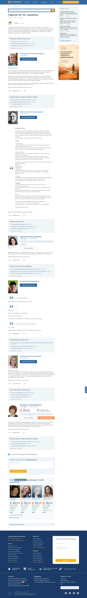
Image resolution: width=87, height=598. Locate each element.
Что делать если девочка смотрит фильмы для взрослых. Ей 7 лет (25, 269)
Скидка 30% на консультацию (15, 582)
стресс (48, 153)
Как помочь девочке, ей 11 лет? (67, 11)
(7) (49, 414)
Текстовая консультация (69, 569)
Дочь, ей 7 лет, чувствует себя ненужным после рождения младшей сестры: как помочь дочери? (32, 342)
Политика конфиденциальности (41, 580)
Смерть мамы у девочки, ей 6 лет (18, 103)
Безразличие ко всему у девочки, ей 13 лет (20, 101)
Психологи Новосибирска (14, 549)
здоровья (47, 132)
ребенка (16, 33)
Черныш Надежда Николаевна (30, 236)
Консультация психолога (71, 2)
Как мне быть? (63, 33)
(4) (41, 414)
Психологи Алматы (37, 538)
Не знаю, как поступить (65, 26)
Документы (37, 576)
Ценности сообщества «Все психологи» (17, 585)
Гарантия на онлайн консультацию (16, 578)
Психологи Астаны (37, 540)
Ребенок (32, 252)
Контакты (62, 578)
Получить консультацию (46, 417)
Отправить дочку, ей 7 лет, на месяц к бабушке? (21, 346)
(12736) (23, 241)
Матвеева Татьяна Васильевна (30, 405)
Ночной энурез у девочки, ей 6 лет (18, 224)
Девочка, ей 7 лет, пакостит (17, 41)
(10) (41, 241)
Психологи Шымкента (38, 542)
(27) (49, 241)
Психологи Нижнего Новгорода (15, 553)
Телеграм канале (33, 454)
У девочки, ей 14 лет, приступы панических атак (21, 226)
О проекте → (69, 76)
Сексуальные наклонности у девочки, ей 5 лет (21, 99)
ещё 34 (22, 512)
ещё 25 (11, 512)
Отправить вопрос (65, 560)
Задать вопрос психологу (28, 59)
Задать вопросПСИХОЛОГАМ (86, 390)
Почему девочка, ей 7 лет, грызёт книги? (20, 45)
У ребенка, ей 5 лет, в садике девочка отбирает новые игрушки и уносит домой (28, 271)
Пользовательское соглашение (41, 578)
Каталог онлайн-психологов (16, 515)
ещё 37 (44, 512)
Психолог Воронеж (24, 358)
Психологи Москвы (12, 546)
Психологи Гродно (37, 560)
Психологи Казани (12, 555)
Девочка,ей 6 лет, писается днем (18, 443)
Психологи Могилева (38, 558)
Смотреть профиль (28, 248)
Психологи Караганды (38, 544)
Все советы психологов (65, 40)
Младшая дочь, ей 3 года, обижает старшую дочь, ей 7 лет (24, 273)
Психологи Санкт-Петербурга (15, 547)
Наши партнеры (64, 580)
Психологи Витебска (37, 556)
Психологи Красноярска (13, 556)
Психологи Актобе (37, 545)
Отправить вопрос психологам (67, 582)
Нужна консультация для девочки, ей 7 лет (20, 43)
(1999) (23, 414)
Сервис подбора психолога (16, 569)
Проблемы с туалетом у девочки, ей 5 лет (20, 228)
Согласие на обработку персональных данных (44, 582)
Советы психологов (17, 6)
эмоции (21, 154)
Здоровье (21, 17)
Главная (9, 6)
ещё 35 (33, 512)
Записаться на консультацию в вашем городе (50, 569)
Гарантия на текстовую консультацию (17, 580)
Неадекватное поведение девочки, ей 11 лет (68, 19)
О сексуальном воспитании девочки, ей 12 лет (21, 445)
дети (36, 135)
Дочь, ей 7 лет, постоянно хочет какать (19, 394)
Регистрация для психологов (70, 587)
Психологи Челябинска (13, 558)
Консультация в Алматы (45, 411)
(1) (23, 244)
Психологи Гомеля (37, 555)
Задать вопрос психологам (16, 48)
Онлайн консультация (31, 569)
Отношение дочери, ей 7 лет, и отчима (19, 348)
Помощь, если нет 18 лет (14, 583)
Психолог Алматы (24, 55)
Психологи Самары (12, 560)
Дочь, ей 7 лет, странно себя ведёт (19, 396)
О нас (61, 583)
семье (9, 31)
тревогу (25, 154)
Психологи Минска (37, 553)
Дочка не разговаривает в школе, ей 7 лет (20, 392)
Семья (12, 510)
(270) (32, 241)
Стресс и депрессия (46, 510)
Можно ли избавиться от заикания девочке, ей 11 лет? (23, 441)
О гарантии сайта (15, 517)
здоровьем (34, 30)
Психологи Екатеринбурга (14, 551)
